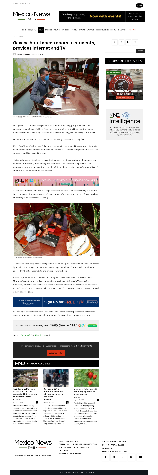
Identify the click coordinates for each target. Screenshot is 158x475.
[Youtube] (140, 457)
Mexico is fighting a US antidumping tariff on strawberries (85, 391)
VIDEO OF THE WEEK (125, 61)
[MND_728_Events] (102, 23)
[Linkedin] (128, 42)
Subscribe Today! (56, 353)
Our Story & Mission (68, 441)
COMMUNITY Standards (113, 445)
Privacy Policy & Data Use (114, 451)
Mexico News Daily (67, 472)
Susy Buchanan (23, 54)
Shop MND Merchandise (70, 454)
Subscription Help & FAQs (114, 442)
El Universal (40, 335)
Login (139, 5)
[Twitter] (121, 42)
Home (15, 36)
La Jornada (25, 335)
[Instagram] (135, 42)
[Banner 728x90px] (56, 181)
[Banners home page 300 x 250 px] (124, 102)
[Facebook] (115, 42)
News (21, 36)
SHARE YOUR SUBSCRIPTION (84, 444)
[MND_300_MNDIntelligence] (124, 142)
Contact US (108, 448)
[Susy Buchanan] (15, 54)
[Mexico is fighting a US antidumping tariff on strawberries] (86, 378)
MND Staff (16, 400)
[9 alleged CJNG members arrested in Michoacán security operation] (56, 378)
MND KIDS (63, 447)
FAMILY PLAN (65, 444)
